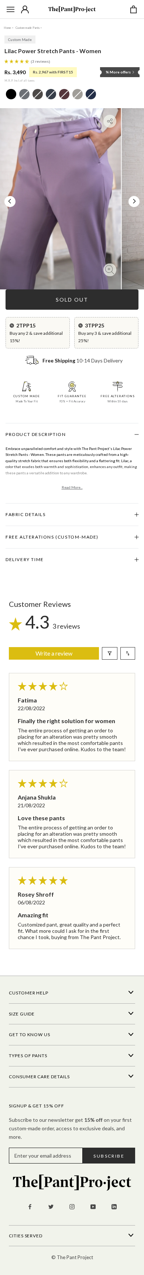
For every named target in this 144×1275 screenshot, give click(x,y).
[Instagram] (72, 1206)
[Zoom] (109, 270)
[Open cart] (133, 9)
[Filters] (109, 653)
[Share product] (109, 121)
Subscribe (108, 1156)
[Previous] (9, 201)
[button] (17, 61)
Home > (9, 28)
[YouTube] (93, 1206)
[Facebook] (29, 1206)
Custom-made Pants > (29, 28)
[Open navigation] (10, 9)
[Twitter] (51, 1206)
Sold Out (72, 299)
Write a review (53, 653)
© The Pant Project (72, 1257)
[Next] (134, 201)
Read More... (72, 487)
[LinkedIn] (114, 1206)
